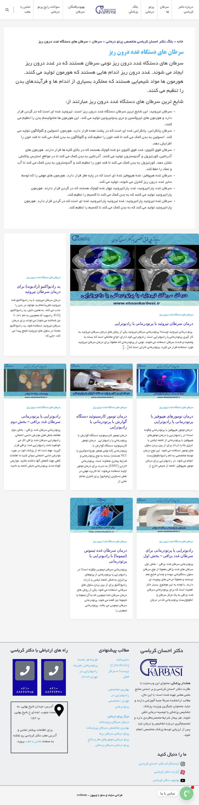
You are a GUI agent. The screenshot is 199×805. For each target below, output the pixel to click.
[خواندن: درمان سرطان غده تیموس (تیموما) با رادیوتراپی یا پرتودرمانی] (101, 516)
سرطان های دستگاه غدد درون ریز (176, 315)
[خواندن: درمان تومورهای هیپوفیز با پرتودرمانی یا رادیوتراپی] (168, 382)
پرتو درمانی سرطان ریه (114, 734)
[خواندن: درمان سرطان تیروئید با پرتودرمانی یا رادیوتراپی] (134, 270)
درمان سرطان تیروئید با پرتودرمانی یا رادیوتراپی (153, 323)
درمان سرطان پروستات (114, 722)
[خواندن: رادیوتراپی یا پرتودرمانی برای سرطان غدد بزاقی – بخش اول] (168, 516)
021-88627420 (53, 690)
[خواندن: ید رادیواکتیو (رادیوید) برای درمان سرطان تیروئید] (35, 252)
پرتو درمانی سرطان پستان (112, 745)
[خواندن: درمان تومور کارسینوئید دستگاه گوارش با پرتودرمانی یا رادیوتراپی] (101, 382)
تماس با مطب (33, 741)
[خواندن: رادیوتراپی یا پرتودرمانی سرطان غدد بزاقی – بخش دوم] (35, 382)
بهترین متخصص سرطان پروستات (107, 728)
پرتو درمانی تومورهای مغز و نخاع (108, 739)
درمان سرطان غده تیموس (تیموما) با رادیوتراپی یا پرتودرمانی (105, 555)
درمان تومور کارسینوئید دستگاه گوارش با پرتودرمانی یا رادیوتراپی (101, 421)
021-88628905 (24, 690)
